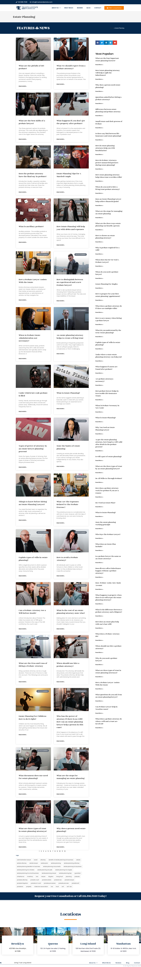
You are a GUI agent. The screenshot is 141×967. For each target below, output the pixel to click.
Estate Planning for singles (63, 870)
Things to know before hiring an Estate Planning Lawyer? (33, 503)
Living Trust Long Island (22, 963)
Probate (77, 876)
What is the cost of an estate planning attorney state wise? (71, 612)
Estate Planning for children (25, 870)
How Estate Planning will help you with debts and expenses (71, 228)
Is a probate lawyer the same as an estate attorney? (108, 557)
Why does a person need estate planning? (71, 830)
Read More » (23, 86)
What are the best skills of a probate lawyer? (32, 122)
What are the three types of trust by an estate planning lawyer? (108, 467)
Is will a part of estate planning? (108, 456)
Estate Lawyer (34, 863)
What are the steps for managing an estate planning (71, 777)
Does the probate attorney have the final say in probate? (32, 175)
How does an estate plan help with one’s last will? (107, 623)
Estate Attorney (21, 863)
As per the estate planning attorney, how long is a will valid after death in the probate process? (108, 443)
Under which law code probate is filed (33, 394)
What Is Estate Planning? (68, 393)
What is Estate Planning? (105, 418)
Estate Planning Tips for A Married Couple (69, 175)
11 (62, 851)
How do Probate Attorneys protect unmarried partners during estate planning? (106, 162)
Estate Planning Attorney (71, 863)
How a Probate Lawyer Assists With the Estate (33, 281)
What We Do (68, 8)
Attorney (43, 860)
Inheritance (20, 876)
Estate (78, 860)
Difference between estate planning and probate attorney (108, 110)
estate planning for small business (28, 873)
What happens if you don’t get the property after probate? (71, 122)
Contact (97, 8)
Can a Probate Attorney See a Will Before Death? (32, 612)
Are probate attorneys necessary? (104, 380)
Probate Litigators (22, 883)
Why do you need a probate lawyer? (106, 659)
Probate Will (75, 883)
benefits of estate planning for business (61, 860)
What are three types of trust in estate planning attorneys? (33, 830)
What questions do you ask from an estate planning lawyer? (108, 695)
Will (63, 886)
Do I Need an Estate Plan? (105, 503)
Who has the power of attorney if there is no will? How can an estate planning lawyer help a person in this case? (70, 722)
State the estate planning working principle (105, 523)
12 (65, 851)
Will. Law (69, 886)
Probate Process (64, 883)
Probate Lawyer (69, 880)
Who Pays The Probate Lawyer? (107, 534)
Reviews (80, 8)
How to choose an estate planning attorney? (105, 236)
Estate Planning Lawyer (49, 873)
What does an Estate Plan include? (105, 545)
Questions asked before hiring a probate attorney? (108, 98)
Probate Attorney (22, 880)
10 (60, 851)
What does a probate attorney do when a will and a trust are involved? (108, 721)
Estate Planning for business (72, 866)
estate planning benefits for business (28, 866)
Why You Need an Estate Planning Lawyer (105, 428)
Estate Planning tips (65, 873)
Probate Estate (46, 880)
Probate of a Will (36, 883)
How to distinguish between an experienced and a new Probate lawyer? (70, 282)
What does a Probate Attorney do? (107, 635)
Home (112, 28)
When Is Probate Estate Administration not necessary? (29, 338)
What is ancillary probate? (31, 226)
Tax (52, 886)
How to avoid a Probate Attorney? (67, 559)
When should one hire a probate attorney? (68, 664)
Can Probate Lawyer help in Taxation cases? (106, 708)
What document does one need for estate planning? (33, 777)
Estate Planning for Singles (106, 284)
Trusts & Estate (30, 7)
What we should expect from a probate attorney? (71, 67)
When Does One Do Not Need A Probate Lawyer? (107, 261)
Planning (69, 876)
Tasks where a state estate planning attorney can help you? (108, 355)
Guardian (78, 873)
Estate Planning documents (52, 866)
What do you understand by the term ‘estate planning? (108, 331)
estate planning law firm (28, 8)
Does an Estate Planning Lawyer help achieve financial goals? (108, 200)
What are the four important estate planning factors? (107, 59)
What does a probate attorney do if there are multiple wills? (108, 307)
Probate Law (58, 880)
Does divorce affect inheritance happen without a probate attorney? (108, 570)
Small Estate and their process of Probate (108, 122)
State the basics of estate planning (68, 447)
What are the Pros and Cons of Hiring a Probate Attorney (33, 664)
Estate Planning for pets (44, 870)
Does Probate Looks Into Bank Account (108, 584)
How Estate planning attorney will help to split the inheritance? (107, 73)
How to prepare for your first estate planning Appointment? (107, 295)
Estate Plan (44, 863)
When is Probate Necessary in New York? (107, 406)
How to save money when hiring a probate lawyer (108, 319)
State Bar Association (41, 886)
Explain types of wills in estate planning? (33, 559)
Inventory (30, 876)
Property (28, 886)
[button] (97, 42)
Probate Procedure (50, 883)
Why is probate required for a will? (107, 249)
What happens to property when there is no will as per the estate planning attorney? (108, 597)
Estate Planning (56, 863)
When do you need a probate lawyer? (106, 273)
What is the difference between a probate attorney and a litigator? (108, 610)
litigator (50, 876)
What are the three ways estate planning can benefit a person (108, 224)
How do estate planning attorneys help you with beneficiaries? (105, 148)
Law (37, 876)
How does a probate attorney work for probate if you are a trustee (107, 490)
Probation (20, 886)
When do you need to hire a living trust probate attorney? (107, 188)
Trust (57, 886)
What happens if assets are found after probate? (106, 368)
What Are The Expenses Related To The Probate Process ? (68, 504)
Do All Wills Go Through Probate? (108, 478)
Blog (88, 8)
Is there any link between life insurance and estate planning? (108, 134)
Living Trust (59, 876)
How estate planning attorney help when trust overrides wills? (108, 176)
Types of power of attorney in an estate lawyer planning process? (33, 448)
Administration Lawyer (24, 860)
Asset (35, 860)
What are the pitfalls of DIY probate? (31, 67)
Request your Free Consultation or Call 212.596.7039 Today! (70, 896)
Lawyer (43, 876)
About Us (55, 8)
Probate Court (35, 880)
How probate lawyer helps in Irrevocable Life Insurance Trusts (107, 393)
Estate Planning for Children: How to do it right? (32, 717)
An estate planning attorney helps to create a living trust (70, 336)
